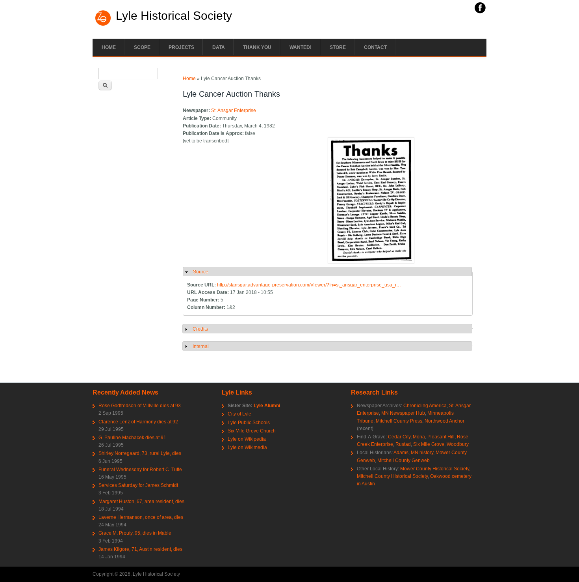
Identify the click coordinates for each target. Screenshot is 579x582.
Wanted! (301, 47)
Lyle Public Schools (249, 422)
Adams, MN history (413, 452)
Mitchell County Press (399, 421)
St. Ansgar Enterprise (233, 110)
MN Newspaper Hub (403, 413)
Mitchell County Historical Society (392, 476)
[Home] (103, 25)
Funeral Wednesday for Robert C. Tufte (140, 469)
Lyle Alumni (267, 405)
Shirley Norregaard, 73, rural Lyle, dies (139, 453)
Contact (375, 47)
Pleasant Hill (441, 437)
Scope (142, 47)
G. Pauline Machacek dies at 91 (132, 437)
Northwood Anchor (444, 421)
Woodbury (458, 444)
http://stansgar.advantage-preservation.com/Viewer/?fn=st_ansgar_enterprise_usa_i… (309, 285)
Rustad (403, 444)
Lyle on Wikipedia (247, 439)
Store (338, 47)
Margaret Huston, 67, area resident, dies (141, 501)
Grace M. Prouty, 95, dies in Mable (134, 533)
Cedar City (399, 437)
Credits (200, 329)
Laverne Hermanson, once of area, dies (140, 517)
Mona (419, 437)
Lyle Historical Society (174, 16)
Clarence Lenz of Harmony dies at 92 (138, 422)
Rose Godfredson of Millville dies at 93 (139, 405)
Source (200, 272)
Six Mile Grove (428, 444)
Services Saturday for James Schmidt (138, 485)
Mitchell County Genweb (403, 460)
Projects (181, 47)
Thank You (257, 47)
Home (109, 47)
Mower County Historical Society (434, 469)
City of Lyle (239, 414)
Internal (201, 346)
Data (218, 47)
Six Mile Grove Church (252, 431)
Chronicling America (425, 405)
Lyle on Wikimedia (247, 447)
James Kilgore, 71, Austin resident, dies (140, 549)
